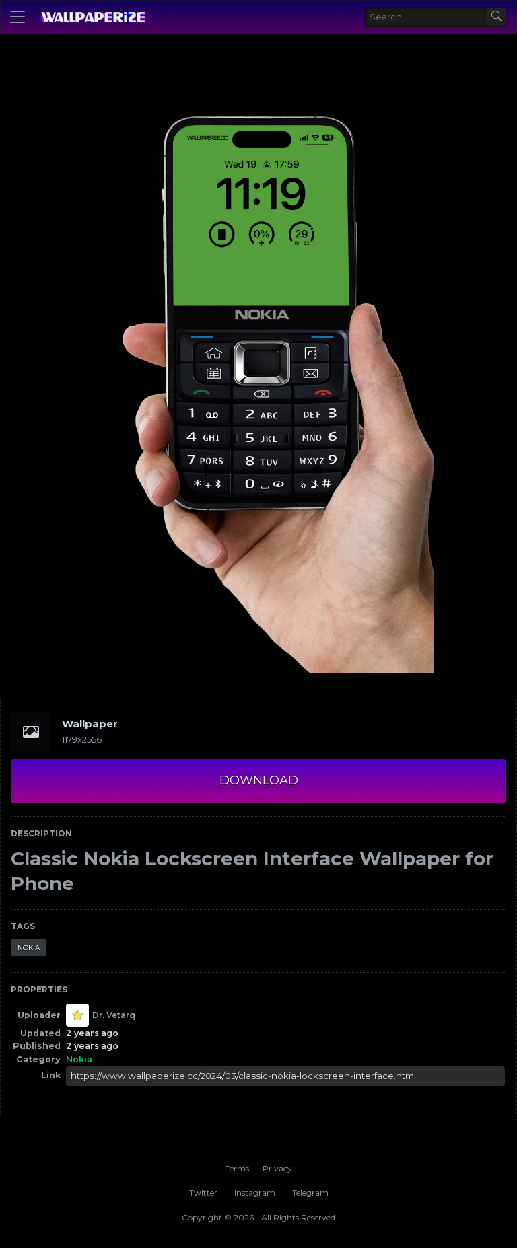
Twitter (203, 1192)
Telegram (310, 1192)
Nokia (29, 947)
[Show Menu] (17, 16)
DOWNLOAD (258, 780)
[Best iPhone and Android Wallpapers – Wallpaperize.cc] (92, 17)
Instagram (254, 1192)
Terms (237, 1168)
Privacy (277, 1168)
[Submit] (496, 17)
